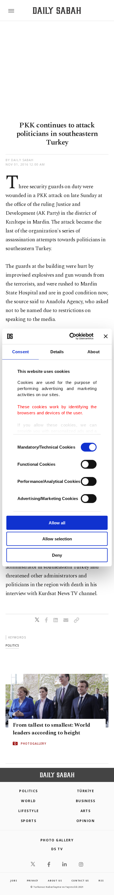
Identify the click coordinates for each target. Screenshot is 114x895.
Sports (29, 820)
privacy (32, 880)
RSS (101, 880)
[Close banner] (106, 336)
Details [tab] (57, 351)
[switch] (89, 464)
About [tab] (93, 351)
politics (12, 645)
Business (85, 801)
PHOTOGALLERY (33, 743)
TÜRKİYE (85, 791)
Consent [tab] (20, 351)
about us (55, 880)
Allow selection (57, 539)
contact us (80, 880)
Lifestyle (28, 810)
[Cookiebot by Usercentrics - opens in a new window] (71, 336)
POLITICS (28, 791)
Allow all (57, 522)
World (28, 801)
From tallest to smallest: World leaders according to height (51, 729)
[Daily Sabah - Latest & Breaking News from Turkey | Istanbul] (57, 10)
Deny (57, 555)
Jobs (13, 880)
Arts (86, 810)
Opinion (85, 820)
